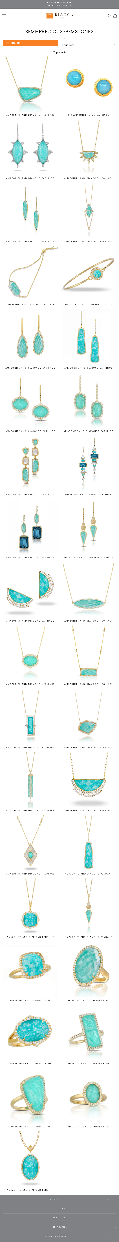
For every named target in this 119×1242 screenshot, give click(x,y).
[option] (59, 3)
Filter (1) (15, 43)
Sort (63, 39)
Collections (59, 1218)
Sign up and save (56, 1236)
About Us (59, 1208)
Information (59, 1227)
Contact (55, 1199)
